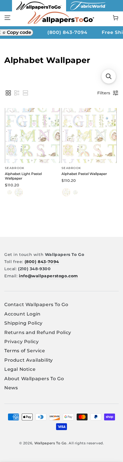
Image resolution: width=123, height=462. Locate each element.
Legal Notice (19, 369)
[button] (8, 92)
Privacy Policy (21, 341)
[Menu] (7, 18)
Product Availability (28, 360)
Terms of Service (24, 350)
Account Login (22, 314)
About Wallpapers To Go (34, 378)
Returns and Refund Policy (37, 332)
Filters (103, 92)
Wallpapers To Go (50, 443)
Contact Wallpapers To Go (36, 304)
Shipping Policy (23, 323)
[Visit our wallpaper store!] (39, 10)
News (11, 387)
